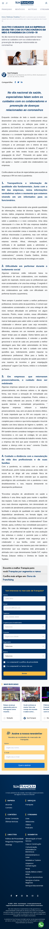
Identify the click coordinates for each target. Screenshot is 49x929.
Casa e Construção (33, 844)
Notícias (32, 9)
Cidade (6, 632)
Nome (5, 595)
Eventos (17, 17)
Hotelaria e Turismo (33, 860)
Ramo (5, 652)
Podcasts (29, 828)
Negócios (20, 9)
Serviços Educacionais (34, 886)
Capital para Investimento (12, 623)
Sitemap (8, 845)
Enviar (24, 673)
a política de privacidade (28, 662)
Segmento (7, 642)
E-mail (6, 753)
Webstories (30, 822)
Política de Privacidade (14, 839)
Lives (27, 819)
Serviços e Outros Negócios (32, 881)
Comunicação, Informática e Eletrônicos (31, 849)
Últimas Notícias (11, 822)
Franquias (7, 9)
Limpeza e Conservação (31, 864)
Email (5, 604)
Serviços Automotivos (34, 877)
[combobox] (23, 637)
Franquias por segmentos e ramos (25, 572)
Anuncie (8, 805)
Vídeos (28, 825)
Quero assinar (24, 765)
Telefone (6, 613)
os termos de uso (25, 666)
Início (4, 17)
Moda (28, 869)
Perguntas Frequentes (14, 842)
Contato (8, 808)
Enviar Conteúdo (12, 819)
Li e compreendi (22, 662)
